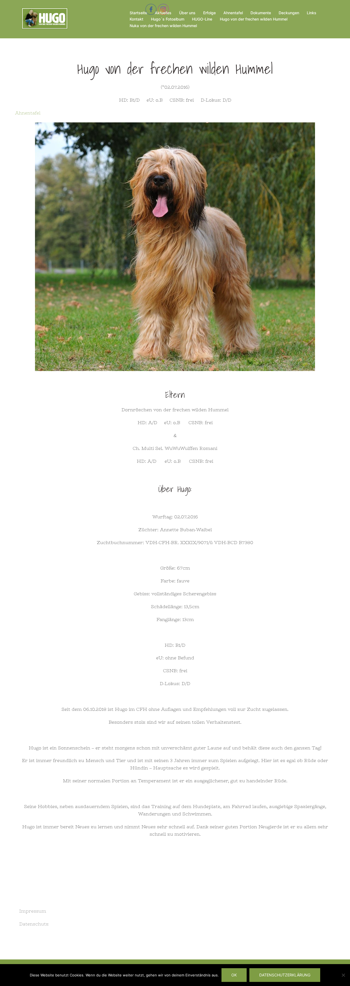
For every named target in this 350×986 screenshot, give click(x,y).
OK (234, 975)
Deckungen (289, 12)
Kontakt (136, 19)
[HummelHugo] (44, 18)
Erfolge (209, 12)
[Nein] (343, 975)
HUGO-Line (202, 19)
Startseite (138, 12)
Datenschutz (34, 924)
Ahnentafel (233, 12)
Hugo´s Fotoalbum (167, 19)
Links (311, 12)
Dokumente (260, 12)
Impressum (32, 911)
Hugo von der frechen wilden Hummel (253, 19)
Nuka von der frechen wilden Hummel (163, 25)
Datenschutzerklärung (284, 975)
